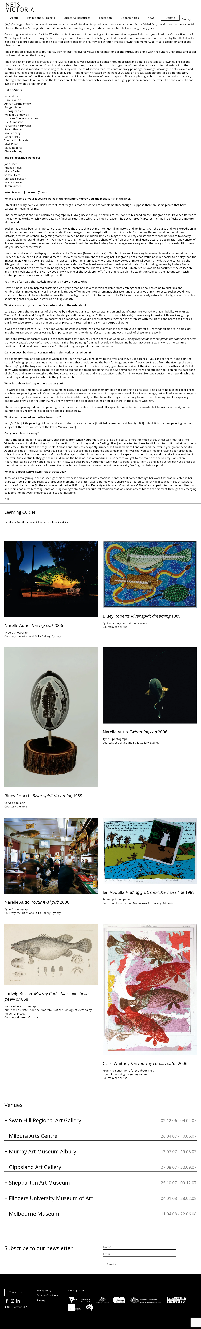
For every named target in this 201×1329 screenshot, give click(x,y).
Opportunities (130, 18)
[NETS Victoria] (20, 10)
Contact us (16, 1292)
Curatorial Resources (77, 18)
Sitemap (40, 1300)
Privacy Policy (43, 1290)
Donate (170, 18)
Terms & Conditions (47, 1295)
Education (105, 18)
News (151, 18)
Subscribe (111, 1264)
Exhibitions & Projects (41, 18)
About (14, 18)
